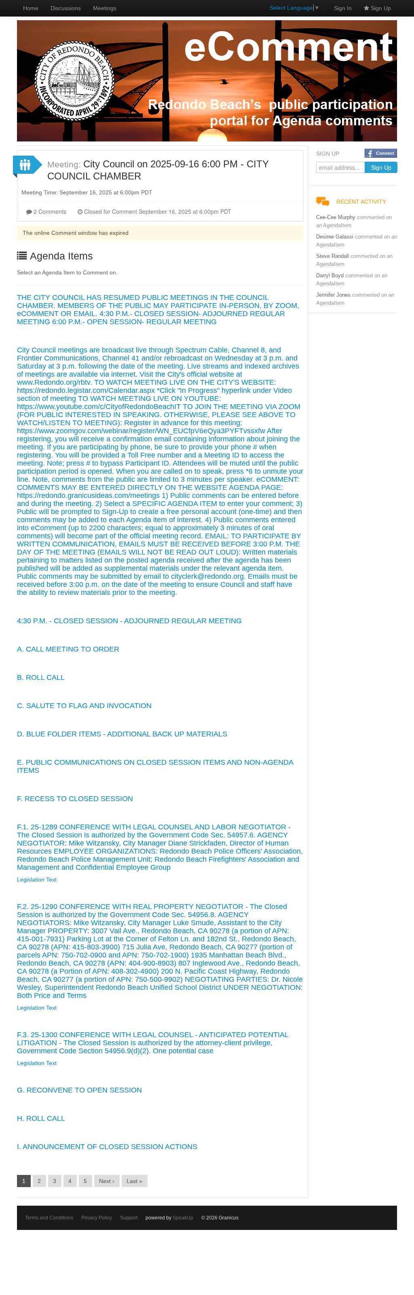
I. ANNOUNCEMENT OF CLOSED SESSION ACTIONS (107, 1147)
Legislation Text (37, 879)
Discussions (66, 8)
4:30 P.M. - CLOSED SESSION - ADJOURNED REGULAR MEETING (129, 621)
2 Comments (49, 211)
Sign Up (380, 8)
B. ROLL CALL (41, 677)
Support (128, 1218)
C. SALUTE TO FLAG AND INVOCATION (84, 706)
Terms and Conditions (49, 1218)
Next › (106, 1181)
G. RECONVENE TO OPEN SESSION (79, 1090)
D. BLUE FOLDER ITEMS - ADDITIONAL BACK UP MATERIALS (122, 734)
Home (30, 8)
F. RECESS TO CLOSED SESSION (75, 799)
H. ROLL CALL (41, 1118)
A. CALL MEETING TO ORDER (68, 649)
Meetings (104, 8)
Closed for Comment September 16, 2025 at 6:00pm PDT (156, 211)
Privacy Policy (96, 1218)
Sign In (343, 8)
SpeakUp (183, 1218)
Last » (134, 1181)
